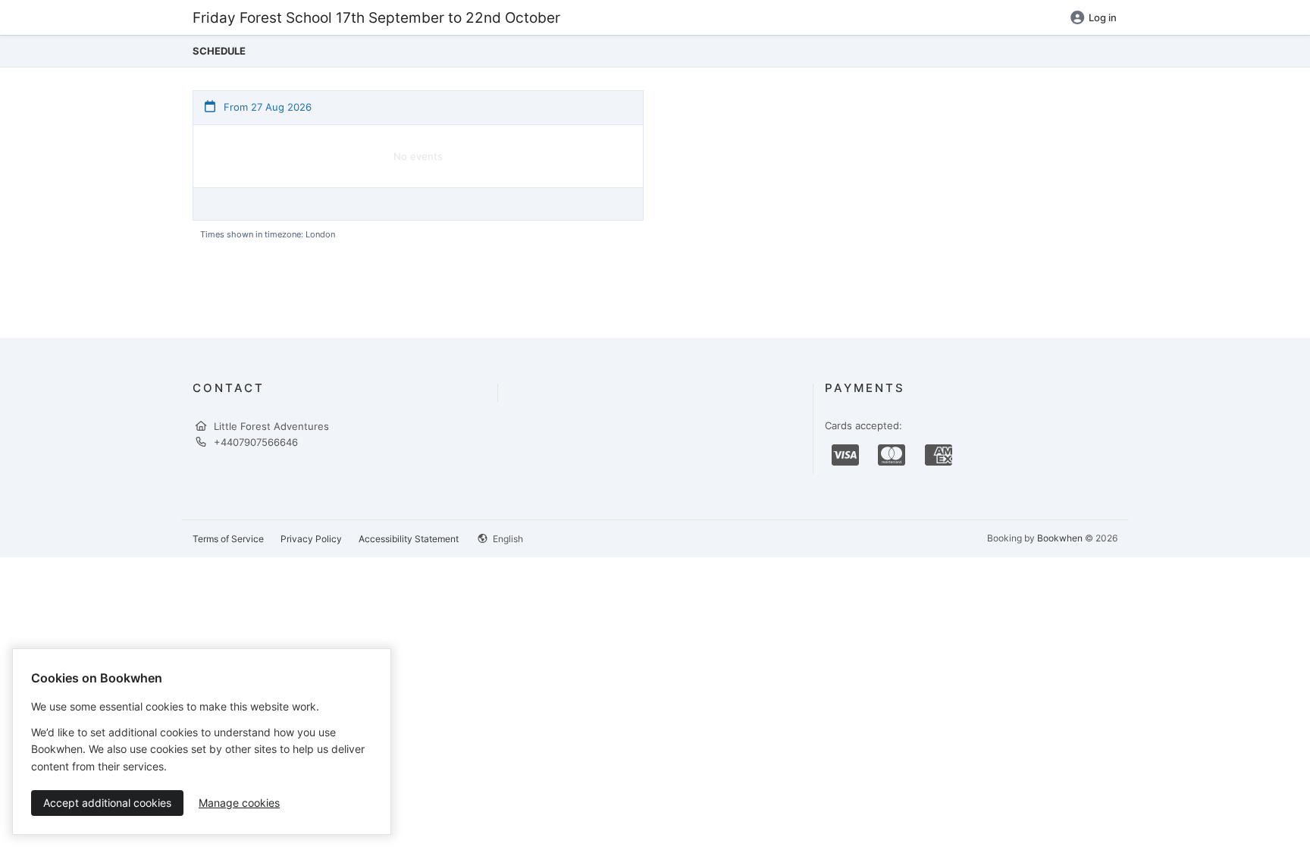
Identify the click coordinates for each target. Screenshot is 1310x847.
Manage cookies (239, 802)
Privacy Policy (311, 538)
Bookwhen (1060, 538)
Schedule (219, 51)
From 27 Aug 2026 (266, 107)
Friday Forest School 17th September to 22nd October (376, 17)
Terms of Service (228, 538)
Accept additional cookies (107, 802)
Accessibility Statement (409, 538)
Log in (1103, 17)
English (506, 538)
